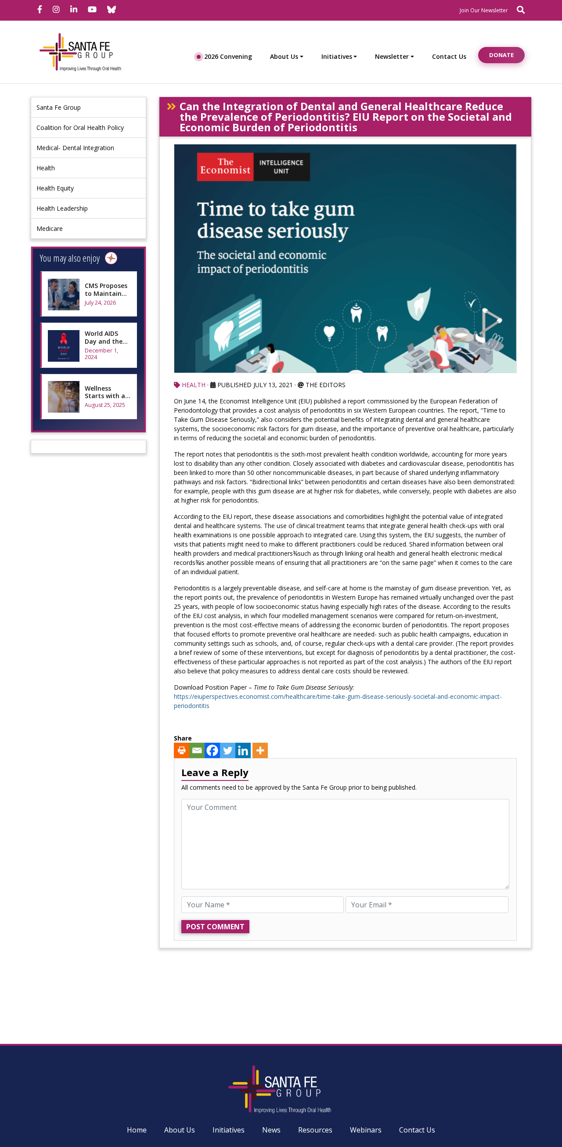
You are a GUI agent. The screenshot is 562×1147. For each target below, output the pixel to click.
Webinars (366, 1130)
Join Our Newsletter (484, 10)
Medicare (49, 228)
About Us (179, 1130)
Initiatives (229, 1130)
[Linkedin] (243, 750)
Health (45, 168)
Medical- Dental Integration (75, 148)
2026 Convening (228, 56)
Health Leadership (62, 208)
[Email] (197, 750)
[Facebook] (212, 750)
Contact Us (449, 56)
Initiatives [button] (336, 56)
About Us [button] (284, 56)
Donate (501, 55)
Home (137, 1130)
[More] (260, 750)
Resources (315, 1130)
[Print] (181, 750)
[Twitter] (227, 750)
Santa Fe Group (58, 107)
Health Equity (55, 188)
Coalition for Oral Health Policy (80, 127)
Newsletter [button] (392, 56)
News (271, 1130)
